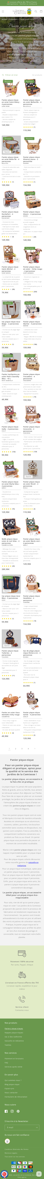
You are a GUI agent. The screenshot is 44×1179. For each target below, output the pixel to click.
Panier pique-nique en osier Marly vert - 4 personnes (32, 541)
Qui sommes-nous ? (13, 1080)
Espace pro (9, 1088)
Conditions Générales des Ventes (17, 1149)
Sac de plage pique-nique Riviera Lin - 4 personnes (32, 653)
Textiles (8, 1045)
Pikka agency (22, 1177)
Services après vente (13, 1067)
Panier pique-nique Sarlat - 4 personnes (32, 714)
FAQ (6, 1063)
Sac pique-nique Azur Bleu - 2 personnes (11, 597)
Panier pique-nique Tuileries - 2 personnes (10, 653)
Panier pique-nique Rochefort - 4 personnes (10, 214)
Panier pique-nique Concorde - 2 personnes (31, 429)
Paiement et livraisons (14, 1058)
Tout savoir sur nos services (15, 1157)
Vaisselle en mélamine (14, 1041)
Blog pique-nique (12, 1084)
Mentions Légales (11, 1153)
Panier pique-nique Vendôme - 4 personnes (31, 598)
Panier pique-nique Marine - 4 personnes (32, 323)
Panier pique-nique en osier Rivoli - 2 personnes (31, 484)
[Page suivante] (34, 748)
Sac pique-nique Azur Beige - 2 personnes (11, 323)
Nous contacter (11, 1092)
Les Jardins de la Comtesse (22, 1175)
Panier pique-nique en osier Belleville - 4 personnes (32, 102)
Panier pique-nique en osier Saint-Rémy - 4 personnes (11, 102)
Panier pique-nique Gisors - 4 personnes (32, 213)
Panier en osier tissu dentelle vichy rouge (11, 714)
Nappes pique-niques (14, 1033)
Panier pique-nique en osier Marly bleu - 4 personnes (11, 484)
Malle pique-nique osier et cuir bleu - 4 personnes (10, 541)
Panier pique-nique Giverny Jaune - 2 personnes (31, 159)
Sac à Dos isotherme (13, 1037)
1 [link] (9, 748)
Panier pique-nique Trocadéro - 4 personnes (31, 376)
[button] (3, 11)
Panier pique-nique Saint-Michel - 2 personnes (10, 269)
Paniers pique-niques (14, 1028)
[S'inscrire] (36, 1127)
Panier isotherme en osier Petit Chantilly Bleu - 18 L (10, 376)
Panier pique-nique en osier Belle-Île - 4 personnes (10, 159)
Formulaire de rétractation (16, 1097)
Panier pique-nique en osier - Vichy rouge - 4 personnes (32, 269)
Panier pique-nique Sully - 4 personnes (10, 428)
